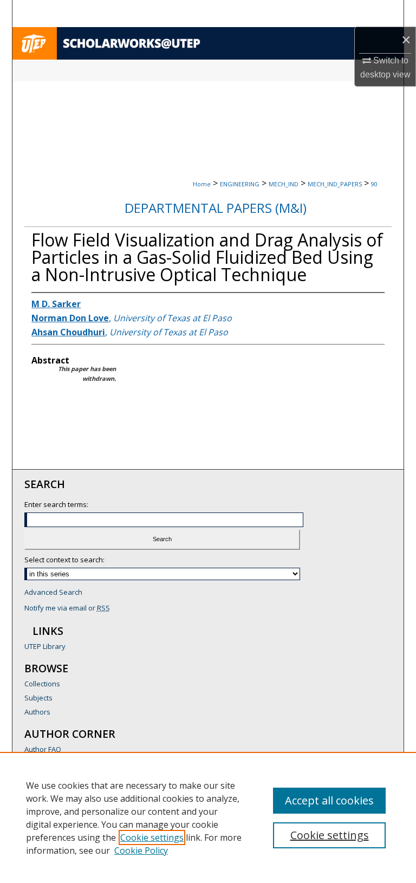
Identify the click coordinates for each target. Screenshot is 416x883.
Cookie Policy (141, 850)
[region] (208, 817)
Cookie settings (152, 837)
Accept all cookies (329, 800)
